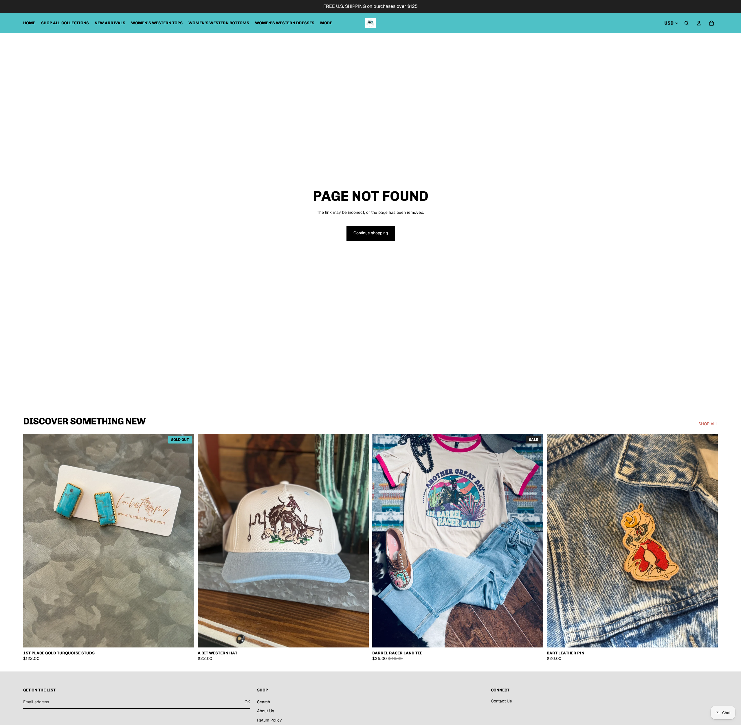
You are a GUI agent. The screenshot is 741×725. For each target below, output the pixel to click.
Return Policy (269, 720)
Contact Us (501, 700)
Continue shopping (370, 232)
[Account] (698, 23)
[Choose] (534, 638)
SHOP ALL (708, 423)
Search (263, 701)
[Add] (360, 638)
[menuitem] (326, 23)
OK (247, 701)
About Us (265, 710)
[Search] (686, 23)
